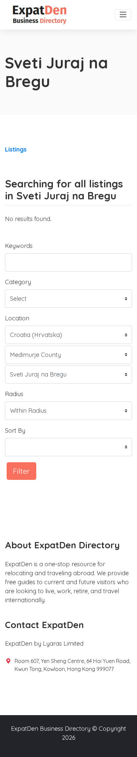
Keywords (19, 246)
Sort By (15, 430)
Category (18, 282)
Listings (16, 149)
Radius (14, 394)
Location (17, 318)
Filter (21, 471)
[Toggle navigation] (123, 15)
